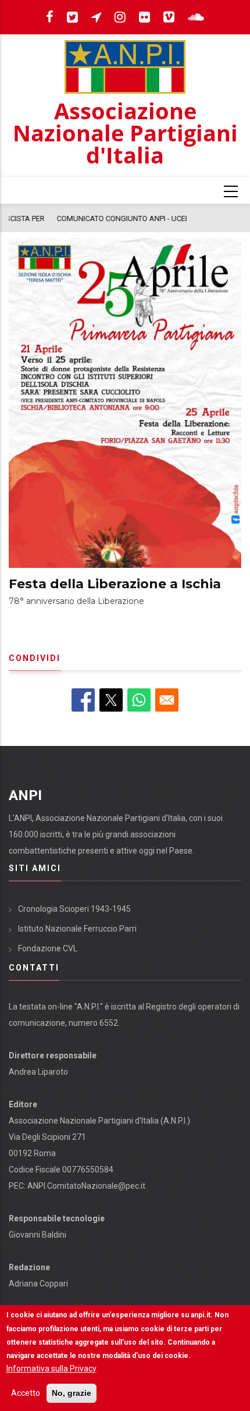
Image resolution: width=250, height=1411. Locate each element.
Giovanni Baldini (37, 1234)
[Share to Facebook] (83, 700)
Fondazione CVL (47, 948)
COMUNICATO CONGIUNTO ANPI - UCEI (80, 218)
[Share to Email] (166, 700)
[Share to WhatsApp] (139, 700)
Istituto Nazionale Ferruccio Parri (77, 928)
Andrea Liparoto (38, 1071)
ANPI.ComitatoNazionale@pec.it (86, 1185)
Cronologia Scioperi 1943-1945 (74, 909)
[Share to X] (111, 700)
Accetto (25, 1393)
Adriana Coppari (38, 1283)
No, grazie (71, 1393)
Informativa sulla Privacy (51, 1368)
